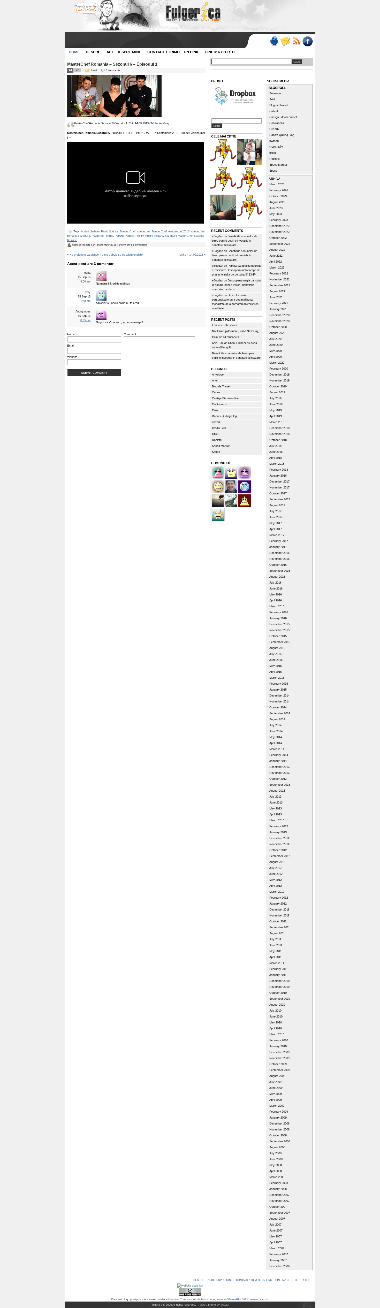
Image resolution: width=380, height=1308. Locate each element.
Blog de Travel (221, 386)
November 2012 (279, 844)
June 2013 (276, 802)
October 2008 (278, 1135)
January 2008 (278, 1188)
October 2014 (278, 707)
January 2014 (278, 760)
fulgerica (138, 1299)
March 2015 (276, 677)
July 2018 (275, 445)
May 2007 (275, 1236)
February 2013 (278, 826)
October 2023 (278, 196)
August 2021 (277, 291)
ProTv (149, 235)
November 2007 (279, 1200)
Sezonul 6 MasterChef (179, 235)
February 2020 (278, 368)
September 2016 (279, 570)
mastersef (98, 235)
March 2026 (276, 184)
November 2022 (279, 231)
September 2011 (279, 927)
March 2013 (276, 820)
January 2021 (278, 309)
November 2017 (279, 487)
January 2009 (278, 1117)
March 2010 (276, 1034)
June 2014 (276, 731)
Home (74, 52)
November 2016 (279, 558)
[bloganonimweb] (218, 500)
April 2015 (275, 671)
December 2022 (279, 225)
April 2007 (275, 1242)
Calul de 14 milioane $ (225, 337)
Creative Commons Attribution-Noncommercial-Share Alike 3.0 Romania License (218, 1299)
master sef (143, 231)
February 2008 (278, 1182)
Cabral (216, 392)
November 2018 (279, 433)
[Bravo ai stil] (218, 514)
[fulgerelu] (244, 472)
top (307, 1280)
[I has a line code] (223, 180)
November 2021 (279, 279)
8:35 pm (85, 320)
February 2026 (278, 190)
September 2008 (279, 1141)
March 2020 (276, 362)
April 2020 (275, 356)
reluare (158, 235)
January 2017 (278, 546)
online (109, 235)
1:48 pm (85, 300)
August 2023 (277, 202)
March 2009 (276, 1105)
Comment (130, 334)
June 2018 (276, 451)
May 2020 (275, 350)
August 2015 (277, 647)
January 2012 (278, 903)
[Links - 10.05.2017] (249, 152)
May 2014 (275, 737)
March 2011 (276, 963)
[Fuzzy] (218, 472)
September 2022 (279, 243)
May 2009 (275, 1093)
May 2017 (275, 523)
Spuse (216, 451)
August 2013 (277, 790)
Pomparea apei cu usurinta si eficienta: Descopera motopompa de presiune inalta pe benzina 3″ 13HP (236, 270)
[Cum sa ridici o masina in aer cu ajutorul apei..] (223, 152)
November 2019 (279, 380)
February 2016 (278, 612)
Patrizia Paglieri (124, 235)
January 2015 (278, 689)
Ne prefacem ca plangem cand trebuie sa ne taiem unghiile (106, 254)
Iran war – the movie (225, 325)
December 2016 (279, 552)
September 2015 (279, 642)
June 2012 (276, 873)
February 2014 (278, 754)
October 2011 (277, 921)
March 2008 (276, 1177)
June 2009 (276, 1087)
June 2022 (276, 255)
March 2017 (276, 535)
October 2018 (278, 439)
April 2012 (275, 885)
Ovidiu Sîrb (219, 428)
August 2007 (277, 1218)
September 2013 (279, 784)
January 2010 (278, 1046)
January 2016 (278, 618)
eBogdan (217, 236)
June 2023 (276, 208)
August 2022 (277, 249)
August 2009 (277, 1075)
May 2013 (275, 808)
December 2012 (279, 838)
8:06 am (85, 281)
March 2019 (276, 422)
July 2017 (275, 511)
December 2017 (279, 481)
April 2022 (275, 261)
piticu (215, 433)
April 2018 (275, 457)
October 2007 (278, 1206)
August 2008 (277, 1147)
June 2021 (276, 297)
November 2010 (279, 986)
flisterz (225, 1304)
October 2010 (278, 992)
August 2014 (277, 719)
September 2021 (279, 285)
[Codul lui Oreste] (249, 208)
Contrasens (219, 404)
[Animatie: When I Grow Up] (223, 208)
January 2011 (277, 974)
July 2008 (275, 1153)
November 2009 (279, 1058)
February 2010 (278, 1040)
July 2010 (275, 1010)
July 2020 (275, 338)
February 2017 (278, 540)
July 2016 (275, 582)
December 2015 (279, 624)
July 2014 (275, 725)
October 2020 (278, 326)
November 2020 (279, 321)
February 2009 (278, 1111)
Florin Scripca (109, 231)
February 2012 (278, 897)
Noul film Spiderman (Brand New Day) (236, 331)
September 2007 (279, 1212)
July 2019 (275, 398)
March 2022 (276, 267)
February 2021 (278, 303)
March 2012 (276, 891)
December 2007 (279, 1194)
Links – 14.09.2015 (191, 254)
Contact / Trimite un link (173, 52)
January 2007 (278, 1260)
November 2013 (279, 772)
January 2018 (278, 475)
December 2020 (279, 315)
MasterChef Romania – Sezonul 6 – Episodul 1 (112, 64)
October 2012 (278, 850)
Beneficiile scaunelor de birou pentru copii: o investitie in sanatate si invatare (234, 241)
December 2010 (279, 980)
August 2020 (277, 332)
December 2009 (279, 1052)
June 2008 (276, 1159)
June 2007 (276, 1230)
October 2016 (278, 564)
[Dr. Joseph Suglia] (231, 486)
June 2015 (276, 659)
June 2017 (276, 517)
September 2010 (279, 998)
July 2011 (275, 939)
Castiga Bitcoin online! (225, 398)
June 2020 (276, 344)
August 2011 (277, 933)
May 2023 (275, 214)
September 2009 (279, 1070)
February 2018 (278, 469)
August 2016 (277, 576)
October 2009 (278, 1064)
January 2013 (278, 832)
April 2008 (275, 1171)
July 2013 (275, 796)
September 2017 (279, 499)
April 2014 (275, 743)
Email (70, 345)
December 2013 (279, 766)
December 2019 (279, 374)
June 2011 (275, 945)
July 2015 (275, 653)
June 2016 (276, 588)
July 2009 (275, 1081)
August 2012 (277, 861)
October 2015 (278, 636)
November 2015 (279, 630)
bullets (86, 244)
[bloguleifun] (231, 500)
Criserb (216, 410)
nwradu (216, 422)
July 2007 (275, 1224)
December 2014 (279, 695)
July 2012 (275, 867)
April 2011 (275, 957)
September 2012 (279, 856)
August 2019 (277, 392)
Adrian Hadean (90, 231)
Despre (93, 52)
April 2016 (275, 600)
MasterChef (159, 231)
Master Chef (127, 231)
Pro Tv (139, 235)
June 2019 (276, 404)
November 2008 (279, 1129)
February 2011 (278, 968)
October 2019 (278, 386)
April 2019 (275, 416)
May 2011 (275, 951)
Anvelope (218, 374)
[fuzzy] (231, 472)
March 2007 (276, 1248)
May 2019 (275, 410)
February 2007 (278, 1254)
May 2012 (275, 879)
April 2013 (275, 814)
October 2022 (278, 237)
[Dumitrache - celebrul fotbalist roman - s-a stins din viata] (249, 180)
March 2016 (276, 606)
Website (72, 356)
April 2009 (275, 1099)
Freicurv (202, 1304)
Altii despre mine (124, 52)
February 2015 (278, 683)
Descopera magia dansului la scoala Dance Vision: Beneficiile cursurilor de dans (236, 285)
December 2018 (279, 428)
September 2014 (279, 713)
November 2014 (279, 701)
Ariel (214, 380)
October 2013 (278, 778)
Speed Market (221, 445)
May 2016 (275, 594)
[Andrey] (244, 486)
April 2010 (275, 1028)
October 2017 (278, 493)
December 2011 (279, 909)
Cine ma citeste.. (221, 52)
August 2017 (277, 505)
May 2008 (275, 1165)
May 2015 (275, 665)
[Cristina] (218, 486)
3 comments (113, 70)
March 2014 (276, 749)
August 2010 (277, 1004)
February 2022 (278, 273)
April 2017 (275, 529)
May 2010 (275, 1022)
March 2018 (276, 463)
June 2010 (276, 1016)
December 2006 (279, 1266)
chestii (93, 70)
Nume (71, 334)
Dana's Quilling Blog (224, 416)
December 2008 (279, 1123)
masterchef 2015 (178, 231)
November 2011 (279, 915)
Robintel (217, 439)
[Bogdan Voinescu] (244, 500)
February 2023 (278, 219)
